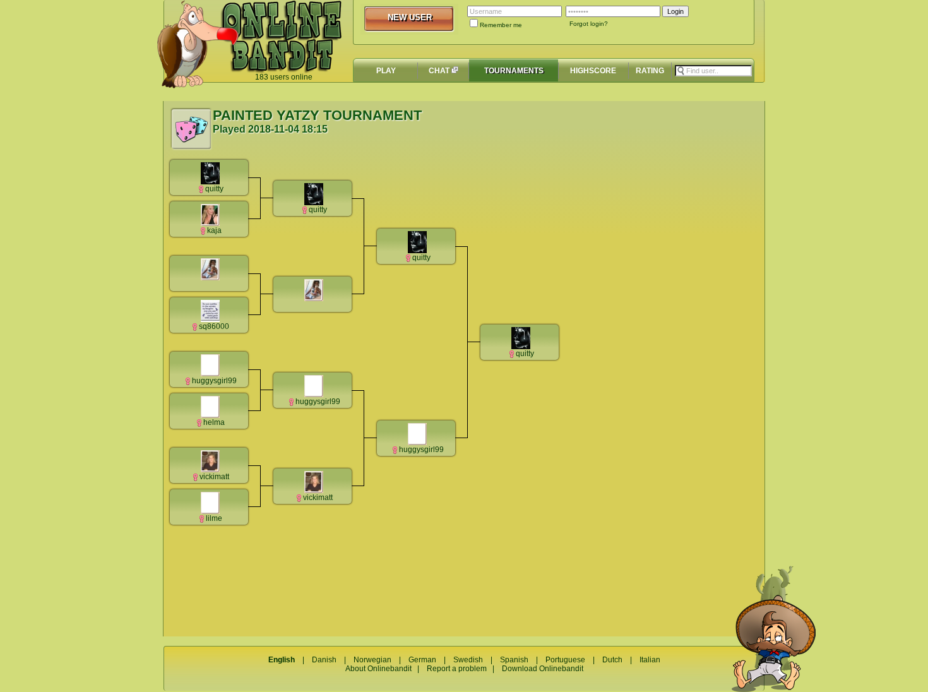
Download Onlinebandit (542, 668)
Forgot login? (588, 23)
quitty (214, 188)
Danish (324, 659)
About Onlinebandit (378, 668)
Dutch (612, 659)
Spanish (514, 659)
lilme (214, 518)
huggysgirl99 (214, 380)
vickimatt (214, 476)
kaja (214, 230)
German (422, 659)
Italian (649, 659)
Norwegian (372, 659)
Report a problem (457, 668)
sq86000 (214, 326)
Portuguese (565, 659)
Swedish (468, 659)
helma (214, 422)
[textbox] (713, 70)
